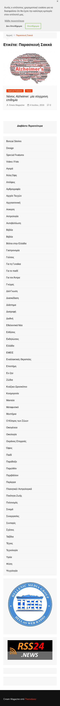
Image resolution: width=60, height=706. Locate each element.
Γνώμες (10, 284)
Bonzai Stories (13, 141)
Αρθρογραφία (13, 189)
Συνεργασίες (12, 516)
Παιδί (9, 455)
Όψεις (9, 448)
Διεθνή (9, 318)
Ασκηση (10, 209)
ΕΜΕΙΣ (9, 352)
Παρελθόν (11, 468)
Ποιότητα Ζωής (14, 495)
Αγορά (9, 168)
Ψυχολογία (11, 571)
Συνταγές (11, 523)
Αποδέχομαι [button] (33, 26)
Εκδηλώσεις (12, 339)
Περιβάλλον (12, 475)
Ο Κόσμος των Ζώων (17, 421)
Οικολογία (11, 434)
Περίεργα (11, 482)
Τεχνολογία (12, 550)
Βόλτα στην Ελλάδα (16, 243)
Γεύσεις (10, 257)
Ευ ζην (9, 373)
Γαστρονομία (13, 250)
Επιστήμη (11, 366)
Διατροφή (11, 311)
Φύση (9, 564)
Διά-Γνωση (12, 291)
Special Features (15, 91)
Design (10, 148)
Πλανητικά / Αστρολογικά (19, 489)
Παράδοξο (11, 461)
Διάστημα (11, 305)
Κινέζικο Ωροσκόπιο (16, 386)
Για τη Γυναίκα (13, 264)
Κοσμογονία (12, 393)
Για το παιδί (12, 271)
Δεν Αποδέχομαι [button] (14, 26)
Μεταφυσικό (12, 407)
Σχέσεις (10, 530)
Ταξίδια (10, 536)
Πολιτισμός (12, 502)
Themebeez (30, 699)
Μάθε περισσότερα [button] (14, 21)
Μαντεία (10, 400)
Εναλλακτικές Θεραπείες (18, 359)
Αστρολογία (12, 216)
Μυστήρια (11, 414)
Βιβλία (9, 230)
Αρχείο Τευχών (14, 196)
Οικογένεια (11, 427)
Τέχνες (9, 543)
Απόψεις (10, 182)
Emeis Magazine (16, 105)
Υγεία (28, 91)
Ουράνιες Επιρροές (16, 441)
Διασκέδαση (12, 298)
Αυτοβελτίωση (13, 223)
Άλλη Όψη (11, 175)
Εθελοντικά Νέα (14, 325)
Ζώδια (9, 380)
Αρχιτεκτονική (13, 202)
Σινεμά (9, 509)
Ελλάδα (10, 346)
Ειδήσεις (10, 332)
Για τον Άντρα (13, 277)
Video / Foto (12, 161)
